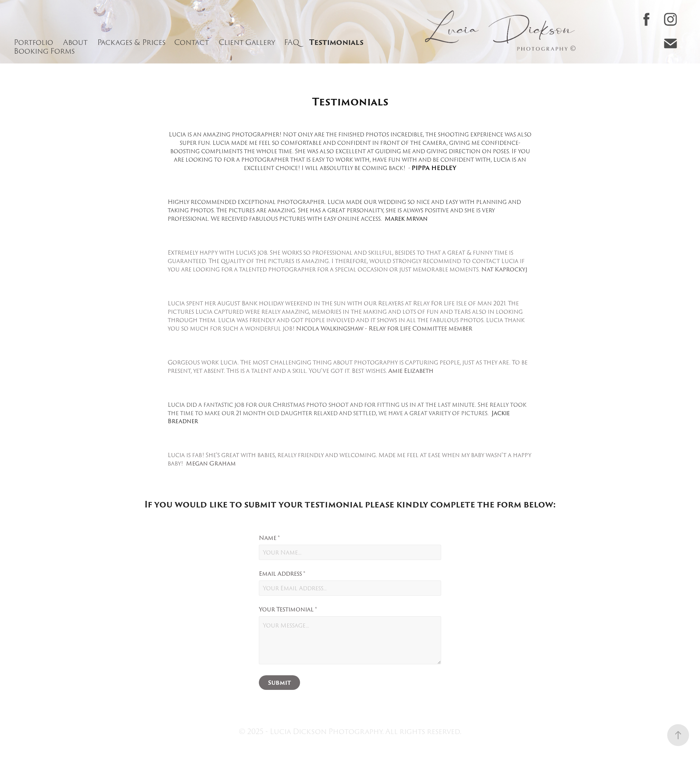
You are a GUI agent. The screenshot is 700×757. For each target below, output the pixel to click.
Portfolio (33, 42)
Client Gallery (247, 42)
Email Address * (282, 574)
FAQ (291, 42)
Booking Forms (44, 51)
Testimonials (336, 42)
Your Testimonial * (288, 610)
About (75, 42)
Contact (191, 42)
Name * (269, 538)
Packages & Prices (131, 42)
